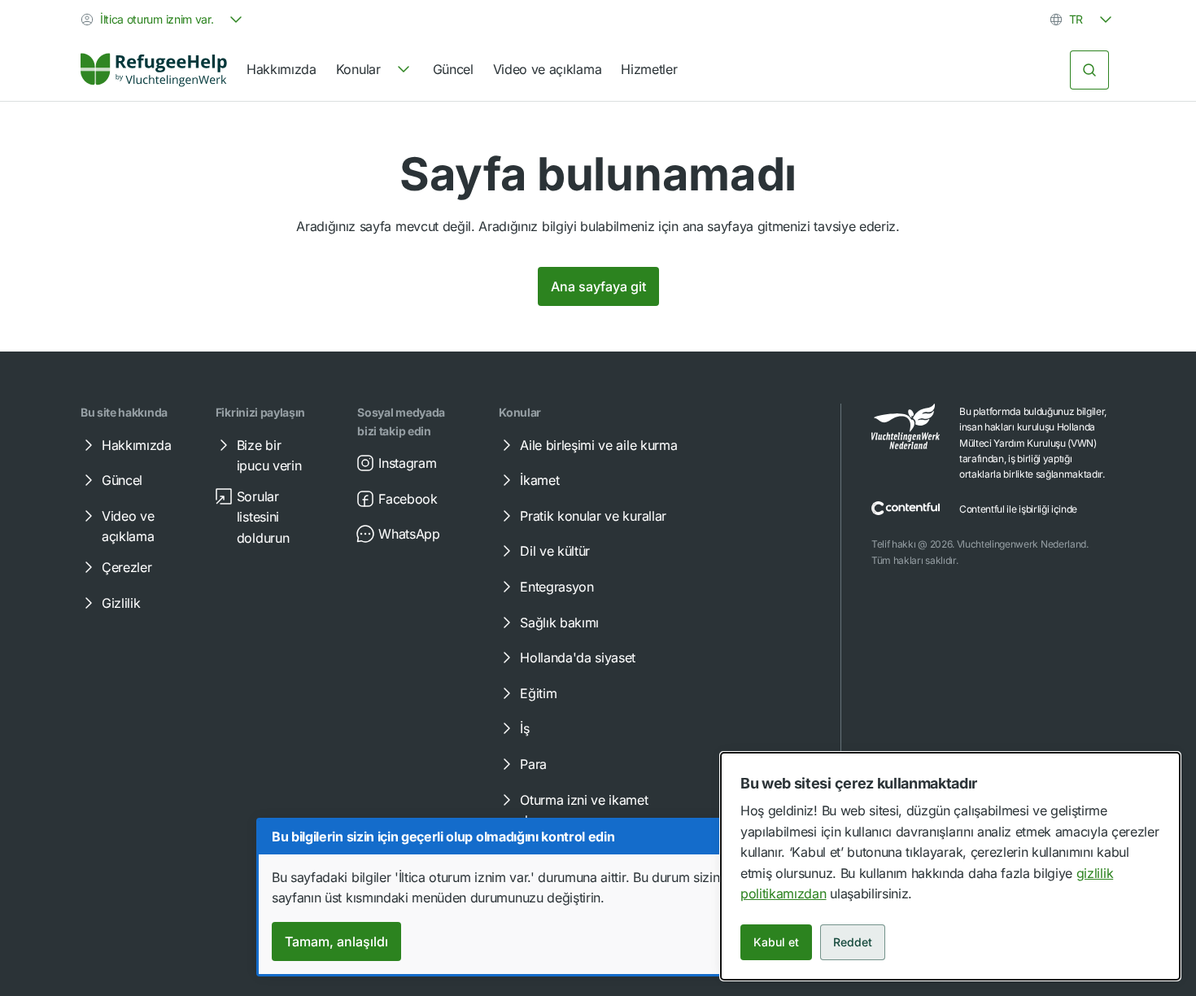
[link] (154, 70)
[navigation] (374, 70)
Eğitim (538, 693)
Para (533, 764)
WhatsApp (408, 534)
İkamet (539, 480)
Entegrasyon (556, 587)
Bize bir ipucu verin (269, 455)
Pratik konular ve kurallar (593, 516)
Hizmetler (649, 69)
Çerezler (126, 567)
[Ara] (1089, 70)
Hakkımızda (281, 69)
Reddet (852, 942)
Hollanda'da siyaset (577, 657)
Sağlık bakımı (559, 622)
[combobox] (163, 19)
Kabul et (776, 942)
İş (524, 728)
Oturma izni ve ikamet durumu (584, 810)
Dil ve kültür (555, 551)
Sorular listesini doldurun (263, 517)
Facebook (407, 499)
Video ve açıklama (547, 69)
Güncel (453, 69)
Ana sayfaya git (598, 286)
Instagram (407, 463)
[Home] (154, 70)
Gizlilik (121, 603)
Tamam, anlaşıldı (336, 941)
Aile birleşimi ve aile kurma (598, 445)
